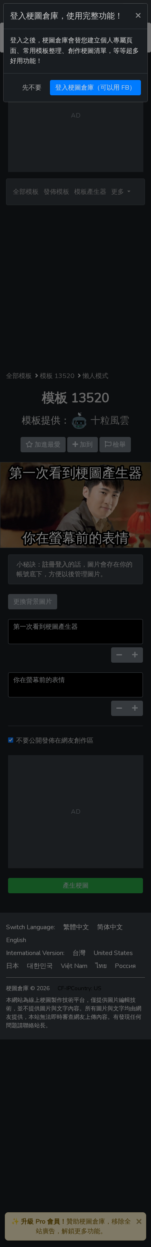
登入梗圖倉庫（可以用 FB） (95, 87)
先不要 (31, 87)
